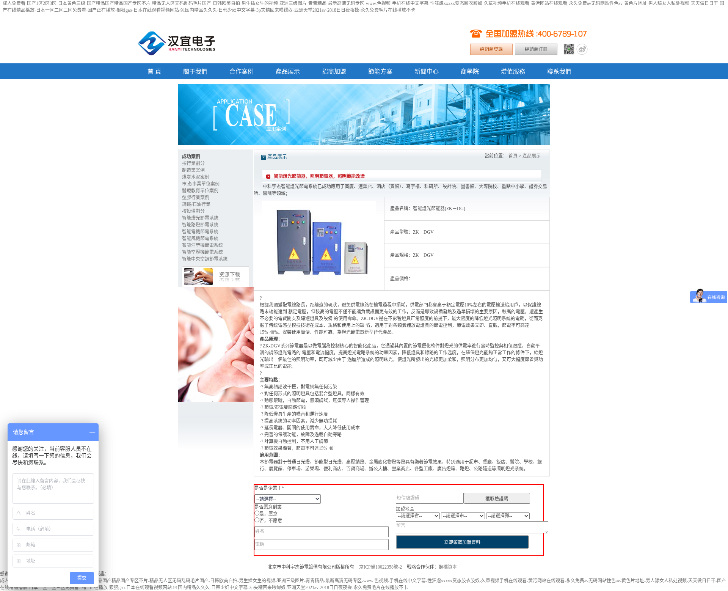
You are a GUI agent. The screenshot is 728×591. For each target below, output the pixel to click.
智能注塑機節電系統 (202, 245)
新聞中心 (426, 71)
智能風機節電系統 (200, 238)
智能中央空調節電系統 (205, 259)
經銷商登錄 (491, 49)
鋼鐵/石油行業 (196, 204)
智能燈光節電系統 (200, 218)
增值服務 (513, 71)
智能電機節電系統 (200, 231)
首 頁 (154, 71)
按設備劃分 (193, 211)
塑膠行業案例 (195, 197)
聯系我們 (559, 71)
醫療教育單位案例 (200, 190)
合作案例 (241, 71)
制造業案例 (193, 170)
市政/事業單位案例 (201, 184)
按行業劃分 (193, 163)
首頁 (513, 156)
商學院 (470, 71)
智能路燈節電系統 (200, 225)
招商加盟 (334, 71)
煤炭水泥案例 (195, 177)
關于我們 (195, 71)
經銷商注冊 (536, 49)
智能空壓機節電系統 (202, 252)
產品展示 (288, 71)
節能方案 (380, 71)
